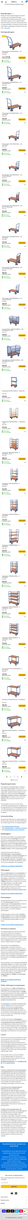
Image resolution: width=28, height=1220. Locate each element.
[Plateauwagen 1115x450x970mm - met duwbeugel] (14, 43)
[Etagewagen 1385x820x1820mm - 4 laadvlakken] (14, 537)
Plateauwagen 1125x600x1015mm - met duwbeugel (12, 114)
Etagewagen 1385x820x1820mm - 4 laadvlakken (11, 546)
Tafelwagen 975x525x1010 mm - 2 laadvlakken (13, 699)
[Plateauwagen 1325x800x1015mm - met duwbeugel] (14, 228)
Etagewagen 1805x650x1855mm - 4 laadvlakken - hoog (11, 638)
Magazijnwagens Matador (12, 826)
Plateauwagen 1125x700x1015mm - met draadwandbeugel (12, 175)
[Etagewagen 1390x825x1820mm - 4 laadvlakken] (14, 567)
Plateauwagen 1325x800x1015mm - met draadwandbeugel (12, 299)
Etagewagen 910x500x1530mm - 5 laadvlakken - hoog (13, 422)
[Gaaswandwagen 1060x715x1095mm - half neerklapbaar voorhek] (14, 321)
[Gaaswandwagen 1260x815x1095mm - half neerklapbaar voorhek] (14, 351)
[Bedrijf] (14, 1203)
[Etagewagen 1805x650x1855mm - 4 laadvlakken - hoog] (14, 629)
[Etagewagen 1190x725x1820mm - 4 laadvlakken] (14, 506)
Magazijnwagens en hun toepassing (14, 829)
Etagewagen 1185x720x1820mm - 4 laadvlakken (11, 484)
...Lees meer (7, 28)
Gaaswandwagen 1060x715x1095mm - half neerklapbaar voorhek (12, 330)
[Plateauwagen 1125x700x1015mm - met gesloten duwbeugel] (14, 197)
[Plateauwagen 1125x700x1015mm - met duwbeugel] (14, 135)
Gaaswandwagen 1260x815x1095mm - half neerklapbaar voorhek (12, 360)
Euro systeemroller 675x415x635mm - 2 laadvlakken (12, 669)
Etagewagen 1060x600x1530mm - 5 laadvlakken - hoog (11, 453)
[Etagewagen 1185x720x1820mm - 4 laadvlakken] (14, 475)
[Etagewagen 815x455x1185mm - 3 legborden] (14, 382)
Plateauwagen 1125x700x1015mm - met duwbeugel (12, 144)
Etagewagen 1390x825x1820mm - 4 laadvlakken (11, 576)
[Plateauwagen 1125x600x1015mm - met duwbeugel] (14, 105)
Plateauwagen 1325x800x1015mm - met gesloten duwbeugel (12, 268)
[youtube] (12, 1193)
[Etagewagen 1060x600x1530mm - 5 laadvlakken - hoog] (14, 444)
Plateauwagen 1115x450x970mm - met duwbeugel (12, 52)
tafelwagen (6, 1003)
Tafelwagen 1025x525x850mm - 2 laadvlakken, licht (13, 731)
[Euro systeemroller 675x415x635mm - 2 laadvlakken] (14, 660)
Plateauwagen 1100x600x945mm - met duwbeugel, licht (12, 83)
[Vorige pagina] (7, 776)
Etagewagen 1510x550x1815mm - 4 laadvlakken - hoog (11, 607)
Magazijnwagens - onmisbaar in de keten (16, 828)
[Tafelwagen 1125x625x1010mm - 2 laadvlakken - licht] (14, 753)
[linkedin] (16, 1193)
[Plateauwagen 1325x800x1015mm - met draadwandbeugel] (14, 290)
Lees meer (22, 57)
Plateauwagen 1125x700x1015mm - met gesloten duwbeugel (12, 206)
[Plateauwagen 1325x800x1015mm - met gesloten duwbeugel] (14, 259)
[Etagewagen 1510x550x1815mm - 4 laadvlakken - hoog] (14, 598)
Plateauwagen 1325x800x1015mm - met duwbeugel (12, 237)
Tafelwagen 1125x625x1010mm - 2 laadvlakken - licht (14, 762)
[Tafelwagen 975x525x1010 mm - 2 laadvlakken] (14, 691)
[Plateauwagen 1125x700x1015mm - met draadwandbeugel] (14, 166)
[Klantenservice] (14, 1200)
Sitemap (20, 1217)
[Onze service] (14, 1197)
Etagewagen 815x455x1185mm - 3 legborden (13, 390)
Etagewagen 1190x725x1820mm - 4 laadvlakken (11, 515)
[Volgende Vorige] (21, 776)
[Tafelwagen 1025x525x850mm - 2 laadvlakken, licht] (14, 722)
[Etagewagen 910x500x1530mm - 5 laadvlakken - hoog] (14, 413)
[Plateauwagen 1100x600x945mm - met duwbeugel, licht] (14, 74)
